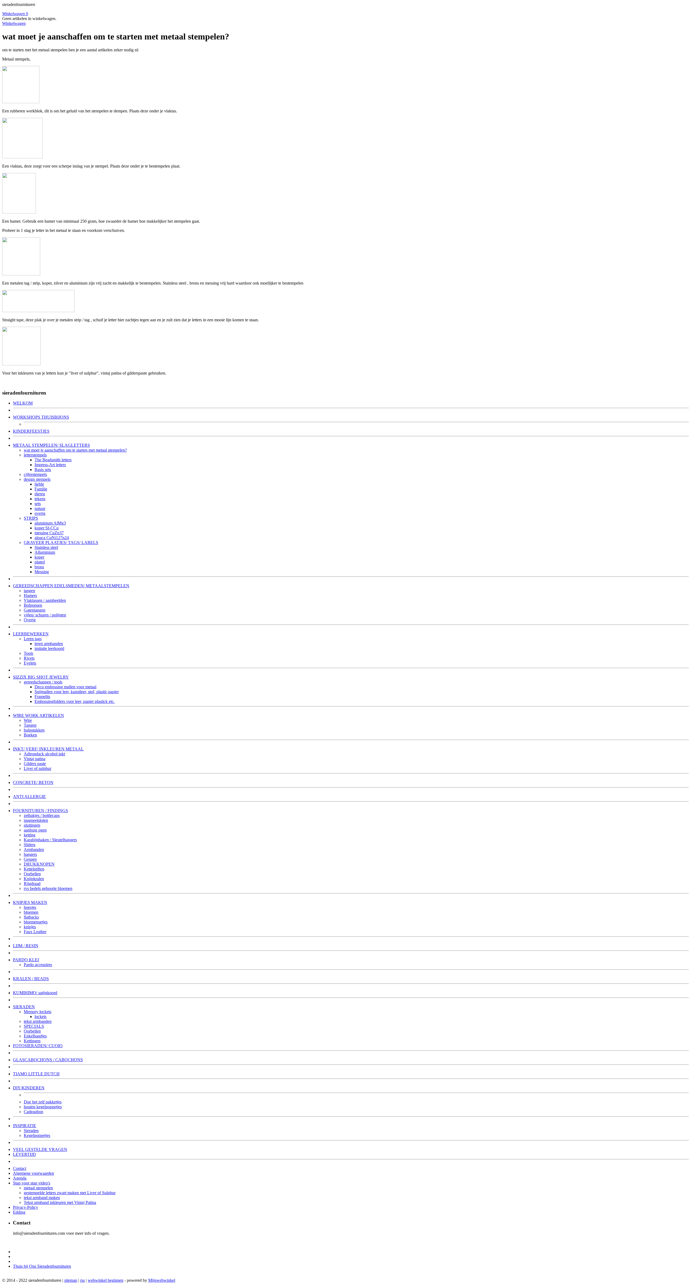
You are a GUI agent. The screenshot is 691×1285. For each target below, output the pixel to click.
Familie (41, 489)
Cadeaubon (33, 1111)
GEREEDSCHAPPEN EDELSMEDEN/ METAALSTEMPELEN (71, 585)
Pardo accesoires (38, 964)
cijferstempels (35, 474)
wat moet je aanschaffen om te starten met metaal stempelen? (75, 450)
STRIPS (31, 518)
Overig (30, 620)
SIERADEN (24, 1006)
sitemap (70, 1280)
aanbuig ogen (35, 830)
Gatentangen (34, 610)
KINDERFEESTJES (31, 431)
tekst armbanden (38, 1021)
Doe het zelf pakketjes (43, 1102)
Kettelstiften (34, 869)
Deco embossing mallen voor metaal (65, 687)
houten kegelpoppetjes (43, 1106)
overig (40, 513)
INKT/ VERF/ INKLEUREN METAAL (48, 749)
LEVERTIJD (24, 1154)
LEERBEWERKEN (31, 634)
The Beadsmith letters (53, 460)
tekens (40, 498)
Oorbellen (32, 874)
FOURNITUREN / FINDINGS (40, 810)
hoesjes (30, 907)
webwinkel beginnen (105, 1280)
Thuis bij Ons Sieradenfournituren (42, 1266)
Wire (28, 720)
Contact (19, 1168)
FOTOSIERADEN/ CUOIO (38, 1045)
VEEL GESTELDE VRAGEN (40, 1149)
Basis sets (43, 469)
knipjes (30, 926)
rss (82, 1280)
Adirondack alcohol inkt (44, 754)
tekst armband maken (42, 1197)
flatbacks (31, 917)
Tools (28, 653)
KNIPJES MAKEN (30, 902)
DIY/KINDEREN (29, 1088)
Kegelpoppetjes (37, 1135)
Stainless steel (46, 547)
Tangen (30, 725)
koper (39, 557)
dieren (40, 494)
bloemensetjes (36, 922)
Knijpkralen (34, 878)
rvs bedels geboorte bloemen (48, 888)
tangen (29, 590)
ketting (29, 835)
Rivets (29, 658)
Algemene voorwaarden (33, 1173)
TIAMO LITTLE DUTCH (36, 1074)
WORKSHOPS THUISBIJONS (41, 417)
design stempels (37, 479)
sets (38, 503)
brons (39, 567)
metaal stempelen (38, 1188)
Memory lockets (37, 1011)
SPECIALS (34, 1026)
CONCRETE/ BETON (33, 782)
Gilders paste (35, 763)
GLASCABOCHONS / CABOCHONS (48, 1059)
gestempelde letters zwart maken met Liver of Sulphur (70, 1192)
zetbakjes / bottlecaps (42, 815)
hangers (30, 854)
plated (40, 562)
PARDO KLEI (26, 959)
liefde (39, 484)
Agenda (19, 1178)
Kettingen (32, 1041)
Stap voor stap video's (31, 1183)
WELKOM (23, 403)
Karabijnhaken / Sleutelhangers (50, 839)
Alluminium (45, 552)
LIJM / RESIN (25, 945)
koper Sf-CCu (47, 528)
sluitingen (32, 825)
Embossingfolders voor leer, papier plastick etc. (75, 701)
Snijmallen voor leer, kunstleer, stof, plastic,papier (77, 691)
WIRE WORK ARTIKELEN (38, 715)
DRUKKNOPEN (39, 864)
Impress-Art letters (50, 464)
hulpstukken (34, 730)
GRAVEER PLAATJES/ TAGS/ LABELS (61, 542)
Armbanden (34, 849)
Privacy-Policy (25, 1207)
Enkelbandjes (35, 1036)
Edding (19, 1212)
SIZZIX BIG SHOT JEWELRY (41, 677)
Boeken (30, 735)
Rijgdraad (32, 883)
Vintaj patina (34, 758)
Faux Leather (35, 931)
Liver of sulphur (37, 768)
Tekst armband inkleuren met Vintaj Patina (60, 1202)
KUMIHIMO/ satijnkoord (35, 992)
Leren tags (33, 638)
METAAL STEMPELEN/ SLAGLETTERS (51, 445)
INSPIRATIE (24, 1125)
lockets (40, 1016)
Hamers (30, 595)
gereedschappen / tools (43, 682)
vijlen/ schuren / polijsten (45, 615)
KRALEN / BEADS (31, 978)
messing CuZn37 (49, 532)
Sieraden (31, 1130)
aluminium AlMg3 (50, 523)
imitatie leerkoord (49, 648)
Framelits (42, 696)
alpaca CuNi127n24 (52, 537)
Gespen (30, 859)
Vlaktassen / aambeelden (45, 600)
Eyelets (30, 663)
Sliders (29, 844)
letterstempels (35, 455)
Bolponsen (33, 605)
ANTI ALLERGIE (29, 796)
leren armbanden (49, 643)
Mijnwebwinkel (161, 1280)
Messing (42, 571)
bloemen (31, 912)
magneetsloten (36, 820)
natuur (40, 508)
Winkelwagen (14, 23)
